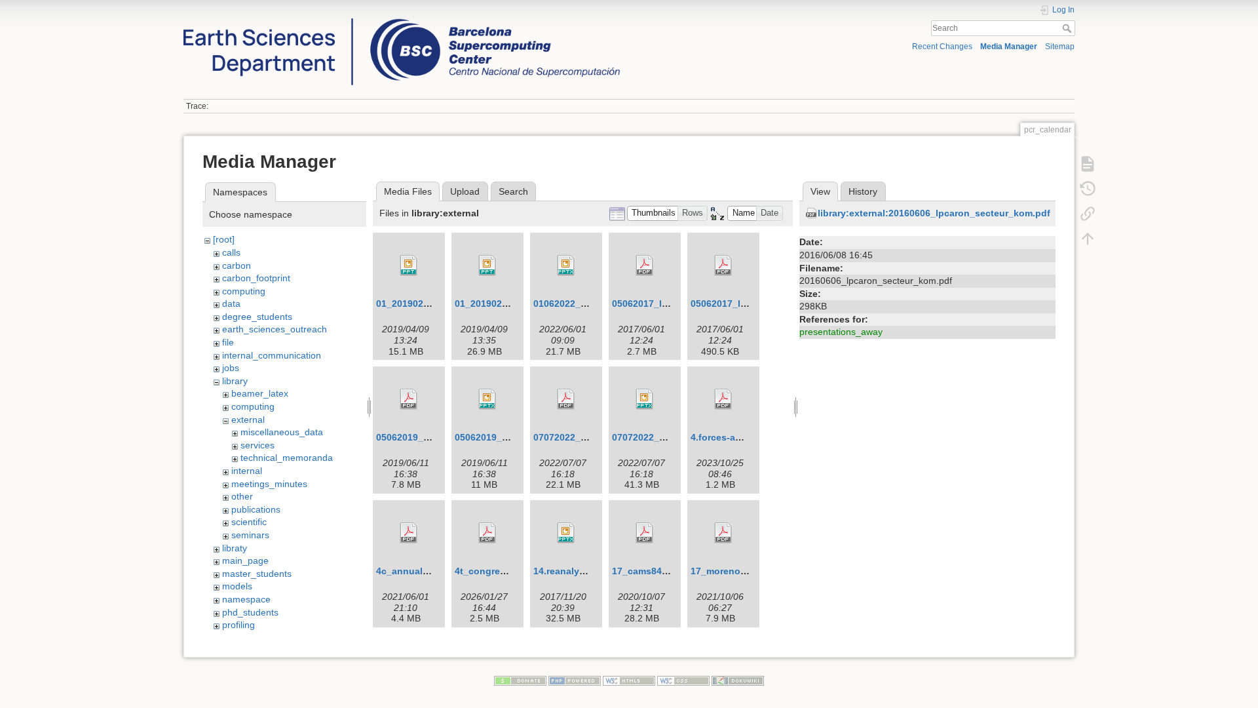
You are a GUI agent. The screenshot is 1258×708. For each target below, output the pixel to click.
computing (243, 291)
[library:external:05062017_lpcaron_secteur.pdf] (644, 265)
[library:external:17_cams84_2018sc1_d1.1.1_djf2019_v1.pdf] (644, 532)
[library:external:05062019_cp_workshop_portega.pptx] (487, 399)
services (257, 445)
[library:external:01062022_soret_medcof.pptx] (566, 265)
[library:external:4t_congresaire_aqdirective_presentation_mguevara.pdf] (487, 532)
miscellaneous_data (281, 432)
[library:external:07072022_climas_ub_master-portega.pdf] (566, 399)
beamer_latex (259, 393)
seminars (250, 535)
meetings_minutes (269, 484)
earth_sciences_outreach (274, 329)
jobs (230, 368)
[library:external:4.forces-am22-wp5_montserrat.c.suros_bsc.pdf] (723, 399)
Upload (465, 191)
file (228, 342)
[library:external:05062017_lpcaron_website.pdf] (723, 265)
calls (231, 252)
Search (1068, 28)
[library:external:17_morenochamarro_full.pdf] (723, 532)
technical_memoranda (286, 457)
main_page (245, 560)
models (237, 586)
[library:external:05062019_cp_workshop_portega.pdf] (409, 399)
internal (246, 470)
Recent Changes (942, 46)
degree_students (257, 316)
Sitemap (1060, 46)
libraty (234, 548)
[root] (224, 239)
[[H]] (401, 21)
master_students (257, 573)
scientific (249, 522)
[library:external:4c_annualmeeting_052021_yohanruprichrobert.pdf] (409, 532)
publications (255, 509)
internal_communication (271, 355)
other (242, 496)
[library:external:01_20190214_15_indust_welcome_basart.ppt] (487, 265)
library (235, 381)
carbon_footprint (256, 278)
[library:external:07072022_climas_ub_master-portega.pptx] (644, 399)
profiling (238, 625)
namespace (246, 599)
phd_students (250, 612)
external (248, 419)
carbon (236, 265)
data (231, 303)
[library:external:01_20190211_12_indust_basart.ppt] (409, 265)
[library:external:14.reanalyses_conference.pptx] (566, 532)
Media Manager (1008, 46)
